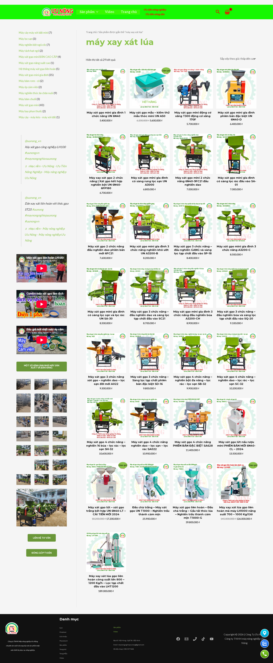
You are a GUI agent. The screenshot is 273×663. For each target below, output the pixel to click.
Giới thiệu (63, 636)
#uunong (37, 209)
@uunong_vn (33, 141)
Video (109, 12)
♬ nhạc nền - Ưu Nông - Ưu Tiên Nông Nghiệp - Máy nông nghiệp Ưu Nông (46, 172)
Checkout (63, 632)
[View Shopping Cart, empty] (227, 12)
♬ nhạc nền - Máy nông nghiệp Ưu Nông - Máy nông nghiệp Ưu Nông (45, 234)
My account (64, 641)
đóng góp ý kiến (42, 552)
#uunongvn (32, 153)
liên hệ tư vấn (41, 537)
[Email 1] (186, 639)
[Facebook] (178, 639)
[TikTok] (203, 639)
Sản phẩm (87, 12)
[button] (96, 12)
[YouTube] (211, 639)
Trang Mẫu (63, 653)
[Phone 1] (195, 639)
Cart (61, 628)
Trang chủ (129, 12)
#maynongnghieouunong (40, 158)
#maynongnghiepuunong (40, 215)
